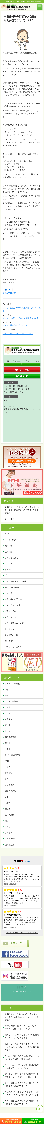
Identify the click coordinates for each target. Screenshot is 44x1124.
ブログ (7, 575)
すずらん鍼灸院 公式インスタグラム (18, 334)
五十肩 (7, 725)
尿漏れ (7, 803)
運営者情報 (9, 641)
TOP (7, 534)
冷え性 (7, 767)
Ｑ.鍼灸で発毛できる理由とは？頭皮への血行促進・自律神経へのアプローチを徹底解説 (22, 510)
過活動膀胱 (9, 785)
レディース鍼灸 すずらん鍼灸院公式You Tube (22, 318)
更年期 (7, 713)
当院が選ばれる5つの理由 (16, 581)
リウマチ (8, 731)
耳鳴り (7, 827)
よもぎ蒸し (9, 593)
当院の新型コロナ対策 (14, 623)
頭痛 (7, 696)
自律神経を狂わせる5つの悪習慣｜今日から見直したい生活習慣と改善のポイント (22, 1093)
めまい (7, 690)
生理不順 (8, 719)
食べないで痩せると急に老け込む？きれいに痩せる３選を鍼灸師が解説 (22, 1057)
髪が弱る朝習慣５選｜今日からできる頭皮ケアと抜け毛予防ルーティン (22, 1027)
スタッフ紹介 (10, 540)
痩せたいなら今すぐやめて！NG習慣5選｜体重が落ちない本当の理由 (22, 1066)
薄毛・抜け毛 (10, 839)
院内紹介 (8, 552)
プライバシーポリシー (14, 647)
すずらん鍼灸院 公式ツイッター (16, 325)
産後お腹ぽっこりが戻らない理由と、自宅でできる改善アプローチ (22, 1084)
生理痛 (7, 749)
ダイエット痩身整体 (13, 684)
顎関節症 (8, 773)
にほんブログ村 (9, 293)
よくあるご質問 (11, 558)
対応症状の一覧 (11, 635)
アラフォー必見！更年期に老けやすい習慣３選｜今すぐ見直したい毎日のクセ (22, 1075)
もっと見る (9, 519)
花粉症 (7, 743)
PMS (7, 761)
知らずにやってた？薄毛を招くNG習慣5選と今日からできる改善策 (22, 1036)
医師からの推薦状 (12, 587)
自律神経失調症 (11, 701)
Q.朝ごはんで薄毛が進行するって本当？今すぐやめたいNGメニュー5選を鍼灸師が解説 (22, 1047)
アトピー (8, 797)
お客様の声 (9, 570)
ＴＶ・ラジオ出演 (12, 605)
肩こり (7, 779)
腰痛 (7, 821)
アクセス (8, 564)
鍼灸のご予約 (10, 611)
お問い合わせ (10, 617)
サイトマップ (10, 629)
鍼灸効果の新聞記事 (13, 599)
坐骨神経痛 (9, 815)
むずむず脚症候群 (12, 755)
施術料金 (8, 546)
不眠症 (7, 707)
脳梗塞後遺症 (10, 737)
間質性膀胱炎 (10, 791)
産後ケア (8, 809)
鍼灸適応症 (9, 845)
